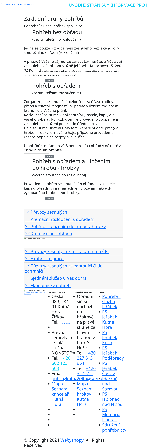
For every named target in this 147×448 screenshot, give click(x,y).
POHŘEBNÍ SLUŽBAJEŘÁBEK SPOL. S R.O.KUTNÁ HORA (34, 7)
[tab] (73, 212)
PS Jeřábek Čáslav (109, 368)
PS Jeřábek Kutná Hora (109, 319)
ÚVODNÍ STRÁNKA (87, 5)
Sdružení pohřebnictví (114, 427)
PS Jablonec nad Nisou (112, 399)
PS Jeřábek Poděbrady (113, 353)
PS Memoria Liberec (111, 414)
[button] (73, 212)
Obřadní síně (49, 81)
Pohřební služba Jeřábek (111, 301)
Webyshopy (71, 440)
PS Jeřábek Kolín (109, 337)
